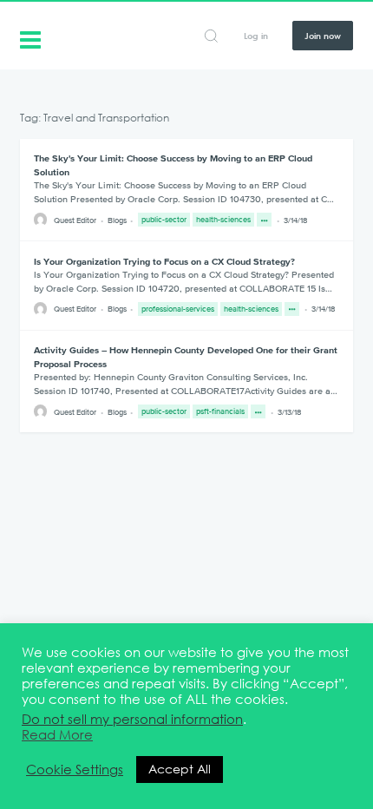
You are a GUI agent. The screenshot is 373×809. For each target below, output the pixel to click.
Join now (322, 36)
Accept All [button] (179, 769)
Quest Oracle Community (30, 38)
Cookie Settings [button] (74, 770)
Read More (57, 735)
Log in (256, 36)
